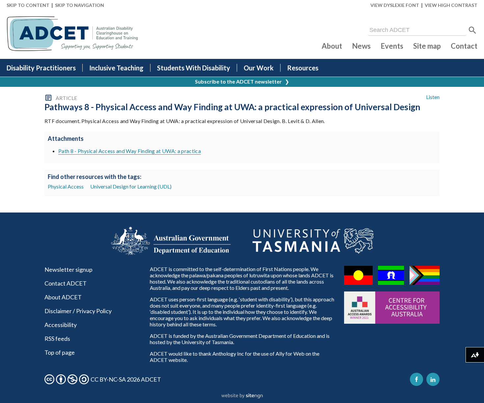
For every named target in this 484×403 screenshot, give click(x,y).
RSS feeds (57, 338)
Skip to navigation (79, 5)
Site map (427, 45)
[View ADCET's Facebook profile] (416, 379)
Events (392, 45)
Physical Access (66, 186)
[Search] (472, 30)
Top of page (59, 352)
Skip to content (28, 5)
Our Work (259, 68)
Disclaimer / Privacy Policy (78, 311)
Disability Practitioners (41, 68)
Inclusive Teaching (116, 68)
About (332, 45)
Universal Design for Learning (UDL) (131, 186)
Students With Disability (193, 68)
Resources (302, 68)
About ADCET (63, 297)
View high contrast (451, 5)
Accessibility (60, 324)
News (361, 45)
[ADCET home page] (72, 33)
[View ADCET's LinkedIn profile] (433, 379)
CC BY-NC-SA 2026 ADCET (126, 379)
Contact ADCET (65, 283)
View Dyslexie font (394, 5)
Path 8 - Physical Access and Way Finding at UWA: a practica (129, 151)
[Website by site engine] (242, 396)
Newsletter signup (68, 269)
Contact (464, 45)
